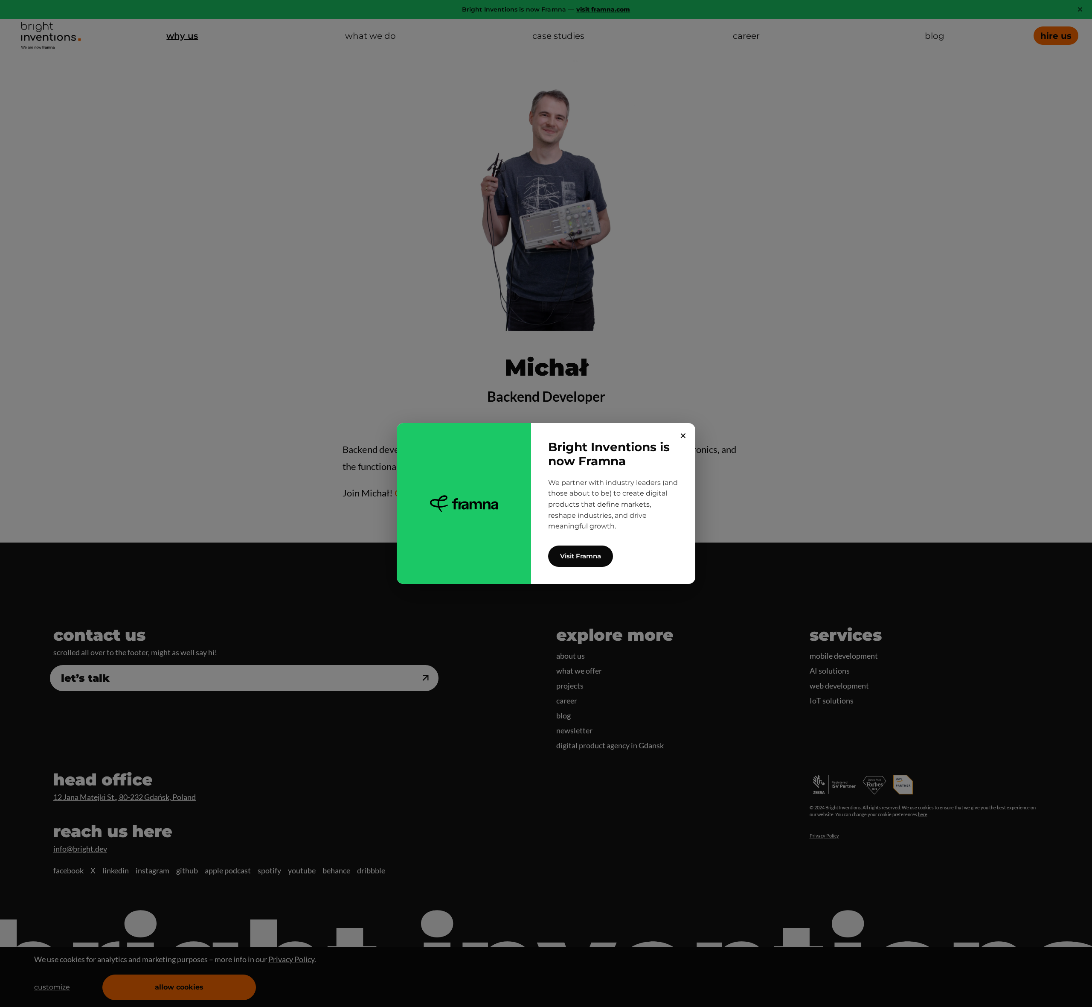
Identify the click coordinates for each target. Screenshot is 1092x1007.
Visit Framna (580, 556)
